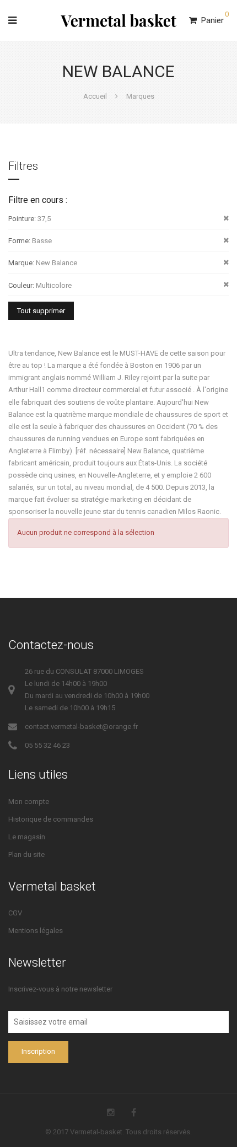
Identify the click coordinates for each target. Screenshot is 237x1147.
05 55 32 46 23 (47, 745)
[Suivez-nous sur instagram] (111, 1112)
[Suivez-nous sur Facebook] (133, 1112)
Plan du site (26, 854)
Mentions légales (35, 930)
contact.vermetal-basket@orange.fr (81, 726)
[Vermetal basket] (118, 20)
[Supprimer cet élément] (226, 218)
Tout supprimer (41, 311)
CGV (15, 913)
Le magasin (26, 837)
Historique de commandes (50, 819)
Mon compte (28, 801)
